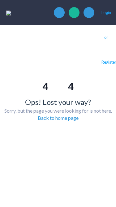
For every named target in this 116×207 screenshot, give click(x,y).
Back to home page (58, 118)
